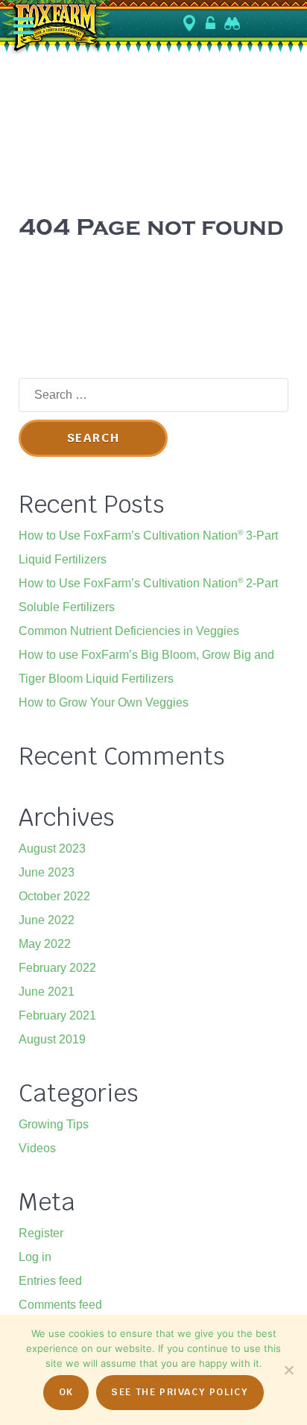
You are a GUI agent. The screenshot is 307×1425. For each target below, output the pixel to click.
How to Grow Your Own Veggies (104, 702)
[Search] (233, 23)
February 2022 (57, 967)
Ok (66, 1391)
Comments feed (60, 1304)
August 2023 (52, 848)
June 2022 (47, 920)
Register (41, 1233)
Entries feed (50, 1280)
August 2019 (52, 1039)
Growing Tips (54, 1124)
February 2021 (57, 1015)
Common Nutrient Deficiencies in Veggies (129, 631)
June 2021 (47, 991)
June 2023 (47, 872)
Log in (35, 1257)
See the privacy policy (179, 1391)
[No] (288, 1369)
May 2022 (45, 944)
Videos (37, 1148)
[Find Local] (191, 24)
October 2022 (54, 896)
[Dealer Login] (212, 23)
